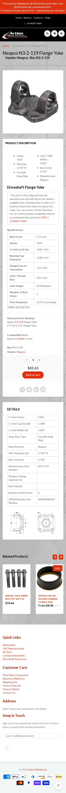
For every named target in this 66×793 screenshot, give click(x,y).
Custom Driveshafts (14, 655)
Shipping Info (10, 682)
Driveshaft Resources (15, 659)
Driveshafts (9, 644)
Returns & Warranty (14, 678)
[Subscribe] (59, 736)
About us (27, 17)
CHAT (43, 217)
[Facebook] (6, 748)
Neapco (21, 351)
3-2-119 (18, 321)
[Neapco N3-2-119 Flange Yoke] (33, 101)
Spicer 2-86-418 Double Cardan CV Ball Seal (47, 598)
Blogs (48, 17)
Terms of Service (12, 685)
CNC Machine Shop (13, 648)
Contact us (38, 17)
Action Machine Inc (37, 769)
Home (19, 17)
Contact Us (9, 692)
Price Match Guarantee (15, 675)
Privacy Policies (11, 689)
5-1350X (19, 338)
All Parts (7, 651)
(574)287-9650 (34, 23)
